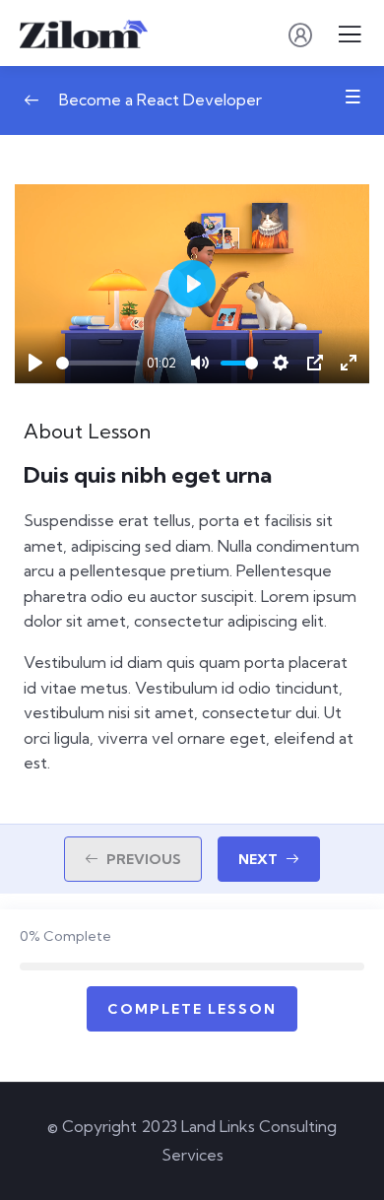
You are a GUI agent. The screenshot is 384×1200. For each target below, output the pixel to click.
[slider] (98, 363)
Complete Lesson (192, 1009)
